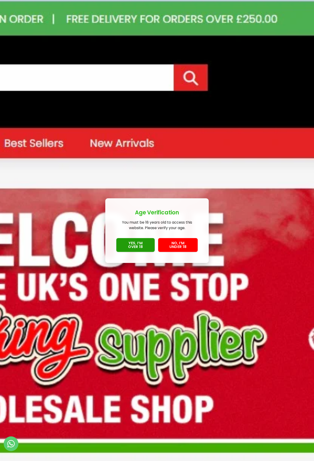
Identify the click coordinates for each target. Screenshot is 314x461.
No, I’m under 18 (178, 244)
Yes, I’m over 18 (135, 244)
